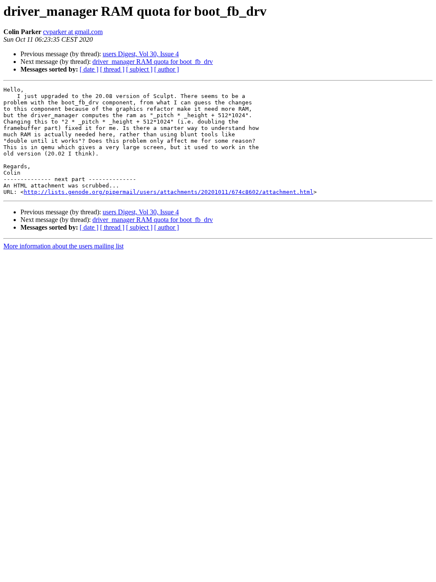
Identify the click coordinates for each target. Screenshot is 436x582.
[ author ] (166, 69)
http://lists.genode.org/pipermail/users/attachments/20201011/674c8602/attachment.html (168, 192)
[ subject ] (139, 69)
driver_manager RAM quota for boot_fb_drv (152, 61)
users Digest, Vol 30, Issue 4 (141, 54)
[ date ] (89, 69)
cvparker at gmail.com (73, 31)
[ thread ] (112, 69)
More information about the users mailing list (63, 246)
